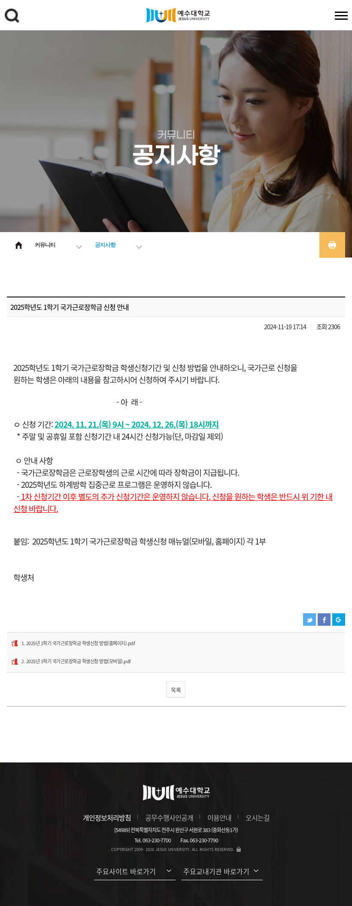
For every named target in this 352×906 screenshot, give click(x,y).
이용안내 (219, 817)
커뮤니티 (45, 245)
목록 (176, 690)
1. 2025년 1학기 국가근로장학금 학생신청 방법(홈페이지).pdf (78, 643)
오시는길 (258, 817)
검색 (13, 17)
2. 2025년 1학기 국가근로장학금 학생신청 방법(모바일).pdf (76, 661)
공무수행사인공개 (169, 817)
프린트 (332, 245)
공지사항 (105, 245)
